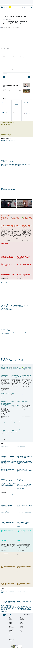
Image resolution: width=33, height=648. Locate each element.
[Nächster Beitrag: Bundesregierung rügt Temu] (29, 77)
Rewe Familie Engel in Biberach (5, 209)
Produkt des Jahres (11, 627)
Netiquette (10, 640)
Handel (10, 618)
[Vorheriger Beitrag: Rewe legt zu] (4, 77)
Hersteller (10, 619)
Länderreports (25, 9)
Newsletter (21, 627)
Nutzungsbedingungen (11, 639)
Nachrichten (21, 618)
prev (29, 212)
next (31, 212)
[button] (7, 19)
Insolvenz (5, 73)
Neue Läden (13, 9)
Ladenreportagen (7, 9)
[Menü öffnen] (31, 7)
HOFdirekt (10, 634)
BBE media (10, 630)
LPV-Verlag (21, 623)
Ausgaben (21, 630)
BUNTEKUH (10, 631)
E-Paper (21, 631)
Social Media (30, 9)
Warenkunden (19, 9)
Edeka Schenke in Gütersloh (21, 209)
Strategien (2, 9)
